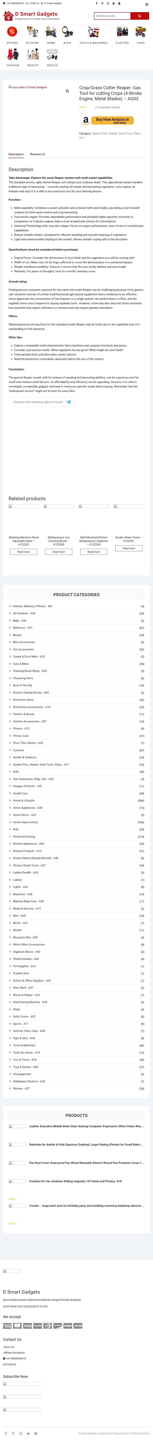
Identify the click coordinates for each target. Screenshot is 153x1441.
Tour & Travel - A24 (24, 1059)
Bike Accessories (24, 642)
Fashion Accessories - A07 (29, 721)
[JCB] (78, 1326)
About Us (8, 1346)
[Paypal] (37, 1326)
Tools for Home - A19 (26, 1052)
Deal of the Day (22, 685)
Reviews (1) (37, 154)
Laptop (17, 880)
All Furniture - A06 (24, 613)
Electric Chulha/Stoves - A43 (31, 692)
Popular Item (21, 973)
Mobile (17, 930)
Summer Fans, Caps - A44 (29, 1031)
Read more (23, 551)
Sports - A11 (20, 1023)
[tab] (16, 154)
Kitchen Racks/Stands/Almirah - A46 (35, 858)
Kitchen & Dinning (24, 836)
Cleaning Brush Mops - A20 (30, 671)
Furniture (18, 750)
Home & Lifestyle (24, 800)
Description (16, 154)
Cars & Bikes (21, 664)
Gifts (16, 771)
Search (139, 16)
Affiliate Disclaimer (14, 1352)
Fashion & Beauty (24, 714)
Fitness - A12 (21, 728)
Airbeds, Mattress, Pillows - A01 (33, 606)
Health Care (20, 793)
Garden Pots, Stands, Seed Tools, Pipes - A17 (41, 764)
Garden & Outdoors (25, 757)
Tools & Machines (24, 1045)
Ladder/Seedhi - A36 (25, 872)
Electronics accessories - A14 (31, 707)
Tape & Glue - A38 (24, 1038)
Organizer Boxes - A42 (26, 951)
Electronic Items (23, 699)
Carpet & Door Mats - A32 (29, 656)
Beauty (17, 635)
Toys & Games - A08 (25, 1067)
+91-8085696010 (15, 3)
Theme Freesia (120, 1433)
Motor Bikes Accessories (29, 944)
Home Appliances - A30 (27, 808)
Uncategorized (22, 1074)
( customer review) (107, 107)
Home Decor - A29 (24, 815)
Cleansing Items (23, 678)
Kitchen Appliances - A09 (28, 843)
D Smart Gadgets (53, 3)
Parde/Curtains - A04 (26, 959)
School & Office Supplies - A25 (32, 980)
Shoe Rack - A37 (23, 987)
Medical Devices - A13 (27, 908)
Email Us (34, 3)
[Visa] (27, 1326)
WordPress (144, 1433)
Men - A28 (19, 915)
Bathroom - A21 (22, 627)
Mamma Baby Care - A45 (28, 901)
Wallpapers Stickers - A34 (29, 1081)
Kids (15, 829)
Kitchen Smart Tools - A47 (29, 865)
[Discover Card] (57, 1326)
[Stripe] (67, 1326)
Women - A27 (21, 1088)
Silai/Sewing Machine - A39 (30, 1002)
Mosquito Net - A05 (25, 937)
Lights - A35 (20, 887)
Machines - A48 (22, 894)
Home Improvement (25, 822)
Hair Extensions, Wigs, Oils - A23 (33, 779)
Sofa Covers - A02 (24, 1016)
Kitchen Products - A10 (27, 851)
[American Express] (7, 1326)
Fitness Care (21, 736)
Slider (16, 1009)
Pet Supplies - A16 (24, 966)
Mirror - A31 (20, 923)
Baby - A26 (19, 620)
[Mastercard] (17, 1326)
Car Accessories (23, 649)
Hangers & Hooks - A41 (27, 786)
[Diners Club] (47, 1326)
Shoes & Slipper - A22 (26, 995)
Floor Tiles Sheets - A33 (28, 743)
